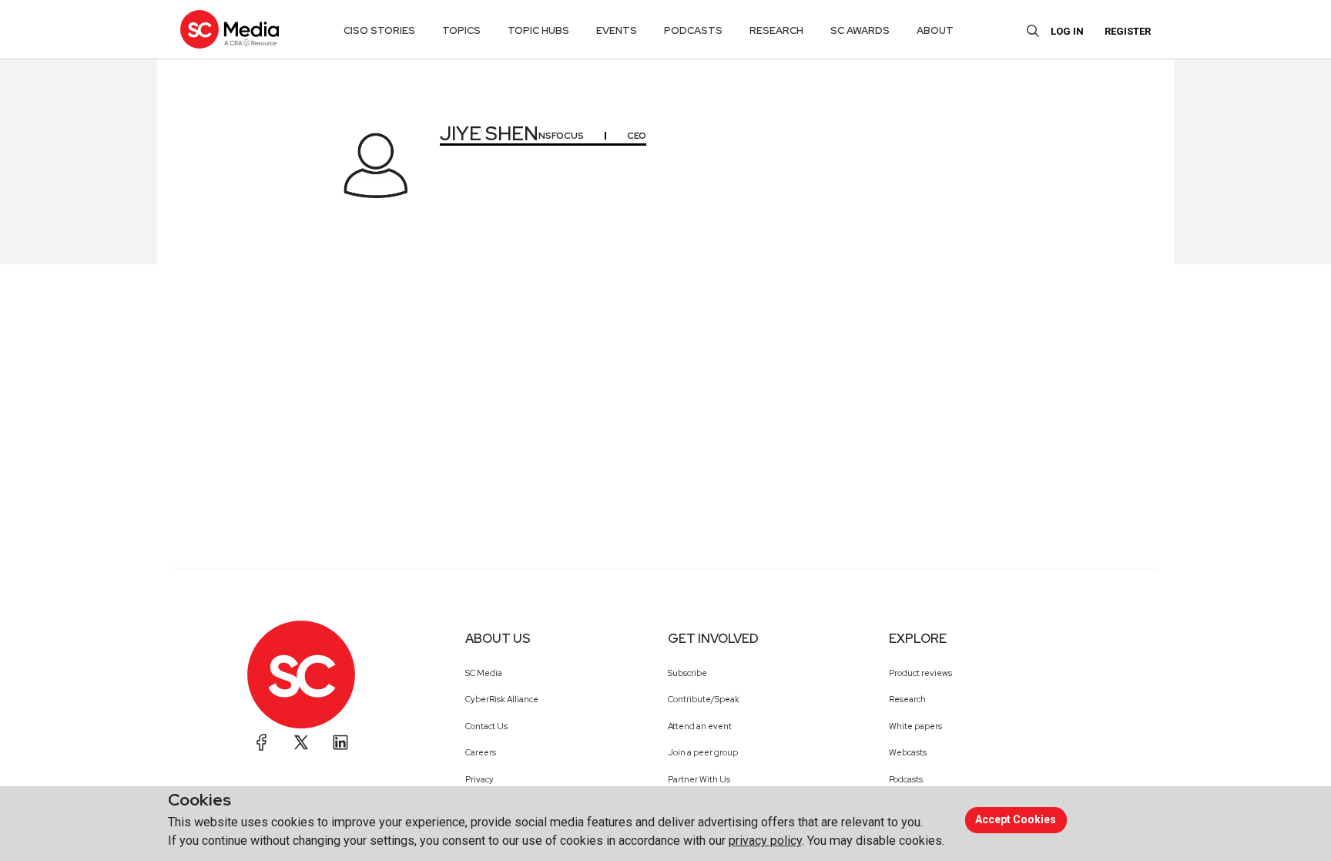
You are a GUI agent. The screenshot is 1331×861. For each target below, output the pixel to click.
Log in (1067, 31)
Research (907, 699)
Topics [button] (461, 30)
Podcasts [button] (693, 30)
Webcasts (908, 752)
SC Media (483, 673)
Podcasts (906, 779)
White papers (915, 726)
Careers (480, 752)
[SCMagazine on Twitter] (301, 742)
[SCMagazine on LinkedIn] (340, 742)
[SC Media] (229, 28)
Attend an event (700, 726)
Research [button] (776, 30)
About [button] (935, 30)
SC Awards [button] (860, 30)
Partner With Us (699, 779)
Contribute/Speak (703, 699)
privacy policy (765, 840)
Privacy (479, 779)
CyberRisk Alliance (501, 699)
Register (1128, 31)
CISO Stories (379, 30)
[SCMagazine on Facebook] (262, 742)
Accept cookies (1015, 819)
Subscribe (687, 673)
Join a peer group (703, 752)
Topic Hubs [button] (538, 30)
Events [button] (616, 30)
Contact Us (486, 726)
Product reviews (920, 673)
